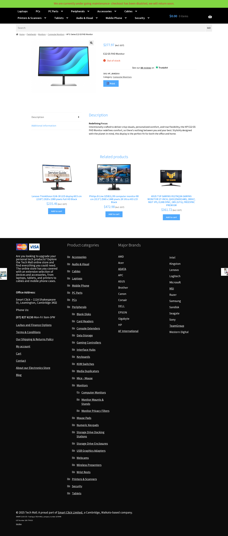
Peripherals (78, 11)
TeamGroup (176, 326)
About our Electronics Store (33, 368)
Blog (19, 375)
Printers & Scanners (30, 18)
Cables (128, 11)
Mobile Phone (114, 18)
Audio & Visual (84, 18)
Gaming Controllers (89, 342)
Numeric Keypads (88, 425)
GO (209, 27)
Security (140, 18)
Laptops (23, 11)
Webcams (83, 458)
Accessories (104, 11)
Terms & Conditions (28, 332)
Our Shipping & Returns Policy (35, 339)
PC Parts (53, 11)
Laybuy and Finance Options (33, 325)
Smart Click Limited (70, 512)
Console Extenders (88, 328)
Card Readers (85, 321)
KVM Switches (85, 364)
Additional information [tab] (43, 125)
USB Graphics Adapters (91, 451)
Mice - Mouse (85, 378)
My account (23, 346)
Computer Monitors (56, 34)
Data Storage (85, 335)
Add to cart (56, 211)
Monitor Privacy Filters (95, 411)
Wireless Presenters (89, 465)
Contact (21, 361)
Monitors (42, 34)
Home (22, 34)
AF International (128, 331)
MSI (171, 288)
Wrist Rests (83, 472)
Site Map (19, 524)
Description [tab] (37, 117)
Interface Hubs (86, 349)
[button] (91, 42)
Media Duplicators (88, 371)
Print (112, 83)
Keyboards (83, 357)
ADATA (122, 269)
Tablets (59, 18)
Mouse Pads (84, 418)
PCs (38, 11)
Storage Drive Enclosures (92, 443)
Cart (18, 353)
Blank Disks (84, 314)
